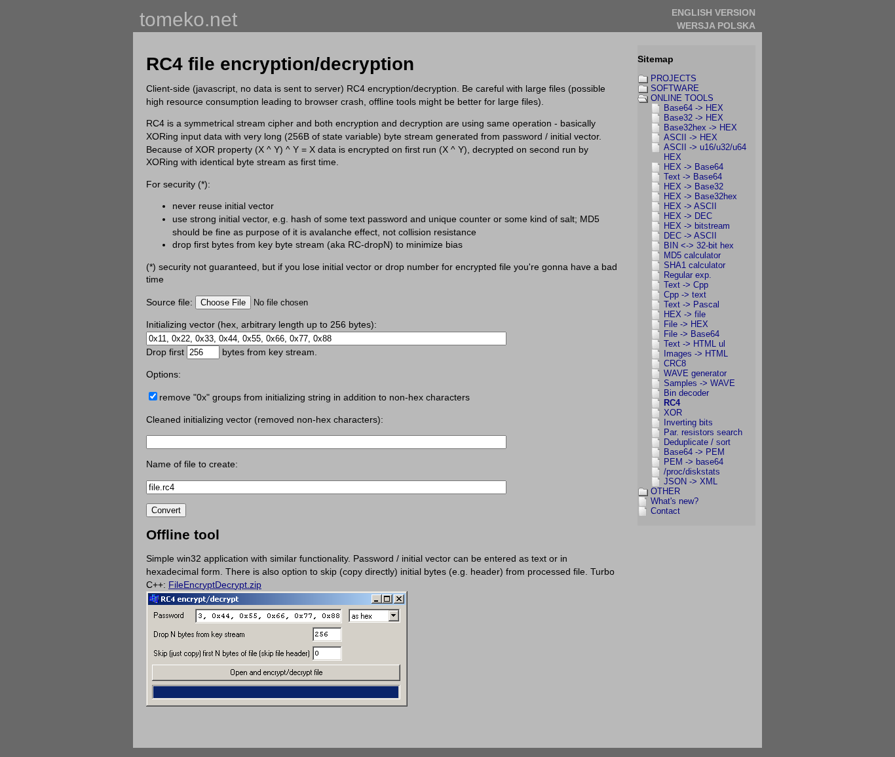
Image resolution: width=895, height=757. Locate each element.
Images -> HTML (696, 354)
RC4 (672, 403)
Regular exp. (688, 275)
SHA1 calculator (694, 265)
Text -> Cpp (686, 285)
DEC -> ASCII (690, 236)
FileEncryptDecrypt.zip (214, 584)
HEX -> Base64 (693, 167)
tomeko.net (188, 19)
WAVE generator (695, 373)
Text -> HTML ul (694, 344)
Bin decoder (686, 393)
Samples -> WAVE (699, 383)
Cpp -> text (685, 295)
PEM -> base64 (693, 462)
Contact (665, 511)
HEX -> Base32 (693, 186)
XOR (673, 412)
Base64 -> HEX (693, 108)
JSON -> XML (690, 481)
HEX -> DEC (688, 216)
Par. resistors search (703, 432)
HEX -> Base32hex (700, 196)
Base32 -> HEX (693, 118)
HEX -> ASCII (690, 206)
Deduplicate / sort (697, 442)
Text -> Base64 (693, 177)
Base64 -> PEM (694, 452)
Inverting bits (688, 422)
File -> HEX (686, 324)
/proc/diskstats (692, 471)
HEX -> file (685, 314)
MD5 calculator (692, 255)
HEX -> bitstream (697, 226)
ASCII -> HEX (690, 137)
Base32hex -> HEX (700, 127)
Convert (166, 510)
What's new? (674, 501)
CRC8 (675, 363)
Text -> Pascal (691, 304)
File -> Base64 (691, 334)
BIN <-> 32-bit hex (699, 245)
